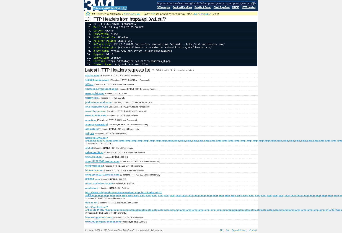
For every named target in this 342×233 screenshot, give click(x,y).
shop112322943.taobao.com (102, 161)
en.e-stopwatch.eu (96, 106)
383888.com (92, 179)
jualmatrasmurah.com (98, 102)
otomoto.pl (92, 128)
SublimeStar (115, 230)
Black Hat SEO (202, 13)
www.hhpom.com (95, 111)
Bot (227, 230)
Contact (253, 230)
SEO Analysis (163, 7)
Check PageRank (222, 7)
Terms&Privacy (239, 230)
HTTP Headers (248, 7)
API (221, 230)
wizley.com (92, 97)
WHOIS (235, 7)
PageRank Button (203, 7)
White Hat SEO (131, 13)
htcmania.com (93, 170)
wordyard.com (94, 165)
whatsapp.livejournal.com (101, 88)
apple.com (91, 188)
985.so (89, 84)
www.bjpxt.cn (93, 156)
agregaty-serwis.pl (96, 124)
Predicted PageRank (182, 7)
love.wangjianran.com (98, 217)
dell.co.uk (91, 202)
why (153, 13)
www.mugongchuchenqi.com (103, 221)
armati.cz (90, 120)
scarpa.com (92, 75)
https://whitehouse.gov (99, 183)
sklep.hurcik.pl (94, 152)
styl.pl (89, 147)
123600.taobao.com (97, 79)
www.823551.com (95, 115)
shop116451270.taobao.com (102, 174)
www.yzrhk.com (94, 93)
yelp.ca (89, 133)
